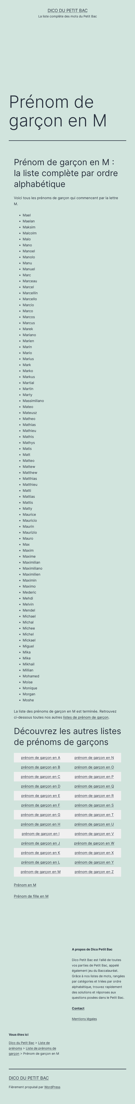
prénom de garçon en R (94, 796)
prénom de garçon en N (94, 758)
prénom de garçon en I (40, 834)
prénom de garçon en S (94, 805)
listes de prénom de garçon (85, 717)
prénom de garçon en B (40, 767)
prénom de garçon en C (40, 777)
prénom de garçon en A (40, 758)
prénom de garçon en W (94, 843)
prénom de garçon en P (94, 777)
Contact (78, 1008)
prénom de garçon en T (94, 815)
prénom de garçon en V (94, 834)
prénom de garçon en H (40, 824)
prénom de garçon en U (94, 824)
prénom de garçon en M (41, 872)
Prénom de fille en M (31, 896)
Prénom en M (25, 885)
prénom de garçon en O (94, 767)
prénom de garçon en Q (94, 786)
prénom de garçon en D (40, 786)
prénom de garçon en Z (94, 872)
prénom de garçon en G (40, 815)
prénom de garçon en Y (94, 862)
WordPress (52, 1087)
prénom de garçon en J (40, 843)
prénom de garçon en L (40, 862)
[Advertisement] (67, 60)
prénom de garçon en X (94, 853)
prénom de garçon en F (40, 805)
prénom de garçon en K (40, 853)
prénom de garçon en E (40, 796)
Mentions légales (84, 1019)
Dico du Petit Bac (68, 10)
